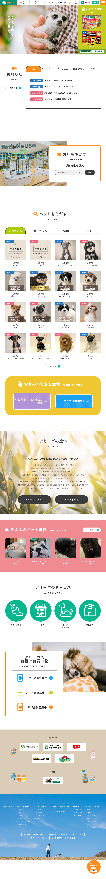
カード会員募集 (78, 812)
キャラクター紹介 (91, 815)
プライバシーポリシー (39, 838)
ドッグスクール (39, 815)
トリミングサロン (40, 809)
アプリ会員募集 (78, 809)
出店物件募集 (38, 834)
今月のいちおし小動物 (25, 821)
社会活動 (89, 824)
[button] (92, 12)
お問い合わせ (70, 838)
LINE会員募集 (77, 815)
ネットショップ (63, 834)
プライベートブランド (93, 821)
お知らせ (26, 834)
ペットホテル (39, 812)
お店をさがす (9, 806)
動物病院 (37, 818)
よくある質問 (56, 838)
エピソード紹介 (91, 828)
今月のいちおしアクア (25, 824)
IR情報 (88, 812)
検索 (90, 172)
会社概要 (89, 809)
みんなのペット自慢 (61, 806)
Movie (88, 818)
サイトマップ (78, 834)
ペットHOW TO (59, 811)
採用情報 (50, 834)
